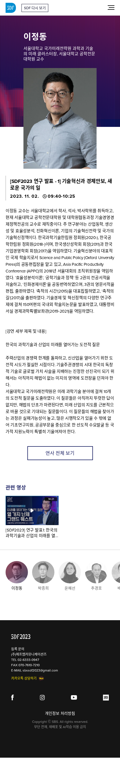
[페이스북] (13, 697)
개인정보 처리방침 (60, 713)
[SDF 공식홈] (20, 636)
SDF (11, 8)
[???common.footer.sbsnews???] (105, 697)
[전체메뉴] (111, 7)
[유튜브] (74, 697)
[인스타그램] (42, 697)
